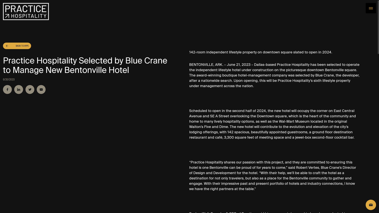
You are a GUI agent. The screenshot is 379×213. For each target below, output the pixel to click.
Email (41, 89)
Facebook (7, 89)
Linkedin (18, 89)
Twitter (29, 89)
